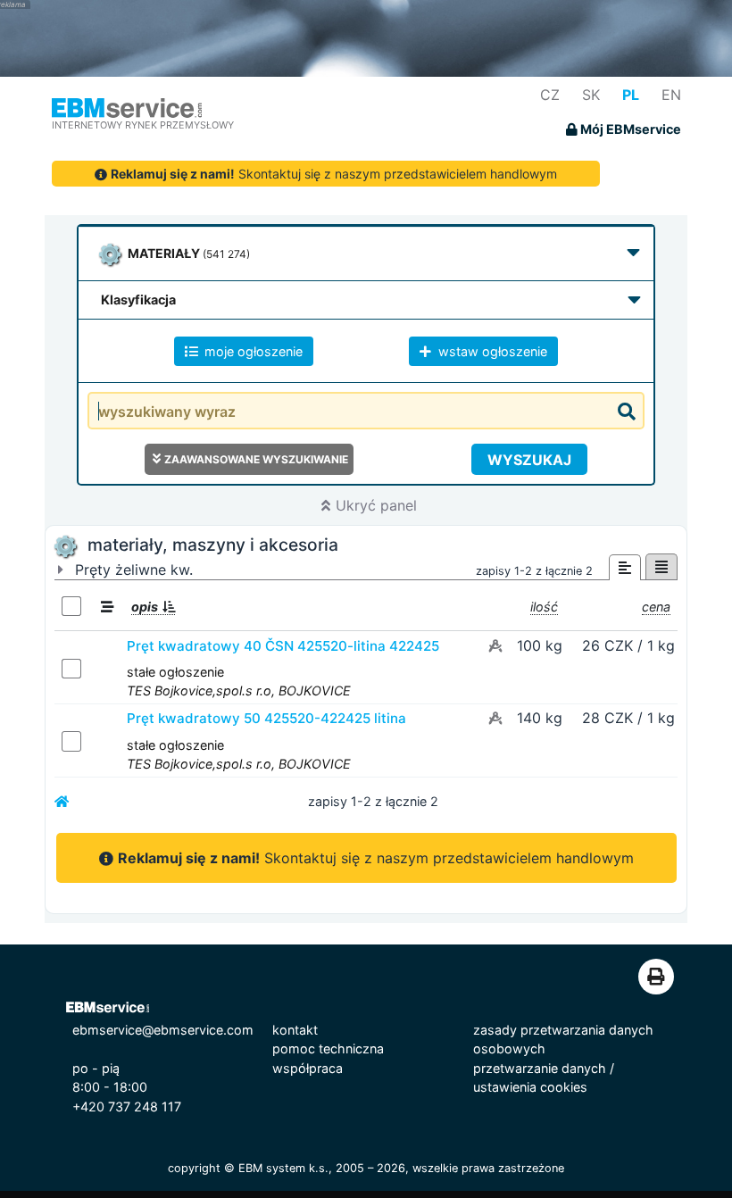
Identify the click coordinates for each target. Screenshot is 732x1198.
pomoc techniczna (328, 1048)
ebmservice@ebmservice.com (163, 1029)
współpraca (307, 1068)
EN (671, 95)
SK (591, 95)
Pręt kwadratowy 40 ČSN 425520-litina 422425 (283, 645)
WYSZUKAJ (529, 460)
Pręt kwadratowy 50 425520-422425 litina (266, 718)
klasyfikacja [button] (138, 299)
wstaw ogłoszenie (491, 351)
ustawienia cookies (530, 1086)
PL (630, 95)
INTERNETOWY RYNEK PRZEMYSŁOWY (143, 125)
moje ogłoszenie (252, 351)
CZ (550, 95)
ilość (544, 606)
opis (144, 606)
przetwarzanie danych (539, 1068)
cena (656, 606)
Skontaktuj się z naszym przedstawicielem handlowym (334, 173)
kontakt (295, 1029)
